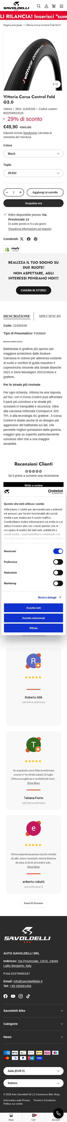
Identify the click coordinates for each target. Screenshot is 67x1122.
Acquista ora (33, 203)
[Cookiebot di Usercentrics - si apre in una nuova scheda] (48, 491)
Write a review (34, 485)
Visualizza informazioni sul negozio (29, 228)
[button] (54, 6)
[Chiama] (58, 1113)
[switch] (58, 562)
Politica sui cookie (13, 1103)
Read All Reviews (33, 903)
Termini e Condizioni (44, 1100)
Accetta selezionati (33, 617)
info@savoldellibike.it (28, 981)
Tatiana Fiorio (33, 798)
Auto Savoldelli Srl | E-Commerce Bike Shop (36, 1094)
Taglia (7, 164)
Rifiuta (33, 628)
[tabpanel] (33, 386)
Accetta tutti (33, 607)
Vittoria (7, 108)
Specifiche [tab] (50, 316)
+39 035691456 (20, 986)
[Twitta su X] (21, 239)
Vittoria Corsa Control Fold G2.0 (43, 25)
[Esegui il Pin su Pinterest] (35, 239)
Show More (33, 783)
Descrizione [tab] (16, 316)
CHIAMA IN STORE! (33, 290)
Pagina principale (12, 25)
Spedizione (30, 133)
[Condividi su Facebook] (28, 239)
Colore (7, 145)
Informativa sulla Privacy (16, 1100)
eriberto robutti (33, 882)
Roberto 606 (33, 697)
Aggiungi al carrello (45, 192)
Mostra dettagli (47, 597)
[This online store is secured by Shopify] (12, 248)
